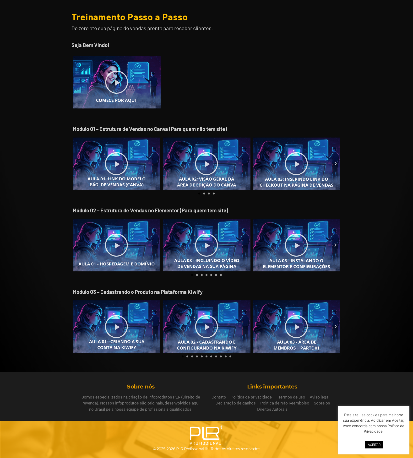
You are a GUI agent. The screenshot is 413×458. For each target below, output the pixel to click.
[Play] (117, 82)
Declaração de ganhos (236, 403)
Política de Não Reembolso (284, 403)
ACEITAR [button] (374, 445)
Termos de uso (291, 397)
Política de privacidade (251, 397)
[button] (77, 163)
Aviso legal (319, 397)
